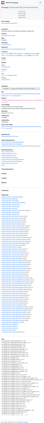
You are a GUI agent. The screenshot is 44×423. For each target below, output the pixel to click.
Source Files (21, 11)
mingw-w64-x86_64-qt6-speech (10, 299)
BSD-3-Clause (32, 53)
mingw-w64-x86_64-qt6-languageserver (12, 142)
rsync (2, 165)
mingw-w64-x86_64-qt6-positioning (11, 268)
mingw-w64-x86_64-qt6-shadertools (11, 144)
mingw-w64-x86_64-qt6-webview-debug (12, 320)
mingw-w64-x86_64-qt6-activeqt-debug (12, 231)
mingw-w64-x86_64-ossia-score (10, 206)
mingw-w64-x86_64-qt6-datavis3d (11, 241)
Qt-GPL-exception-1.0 (19, 53)
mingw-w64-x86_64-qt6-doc (9, 247)
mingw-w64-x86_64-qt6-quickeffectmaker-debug (15, 282)
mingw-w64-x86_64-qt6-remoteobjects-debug (14, 289)
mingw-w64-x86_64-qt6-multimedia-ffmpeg (13, 264)
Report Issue (22, 17)
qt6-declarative (5, 67)
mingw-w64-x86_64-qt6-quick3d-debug (12, 274)
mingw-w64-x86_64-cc (7, 152)
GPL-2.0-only (24, 55)
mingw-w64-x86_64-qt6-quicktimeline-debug (14, 285)
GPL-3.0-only (34, 55)
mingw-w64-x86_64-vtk (8, 332)
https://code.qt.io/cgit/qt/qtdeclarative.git (13, 49)
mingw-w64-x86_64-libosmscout (10, 204)
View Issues (22, 15)
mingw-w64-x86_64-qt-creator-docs (11, 220)
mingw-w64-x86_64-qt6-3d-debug (11, 224)
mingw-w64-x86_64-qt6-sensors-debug (12, 297)
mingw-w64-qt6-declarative (9, 23)
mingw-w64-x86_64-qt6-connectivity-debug (13, 239)
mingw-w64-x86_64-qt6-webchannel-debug (13, 312)
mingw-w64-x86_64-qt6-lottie (9, 256)
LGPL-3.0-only (5, 53)
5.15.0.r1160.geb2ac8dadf (9, 75)
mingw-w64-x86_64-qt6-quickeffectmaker (13, 280)
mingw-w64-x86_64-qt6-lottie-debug (11, 258)
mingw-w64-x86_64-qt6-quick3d (10, 272)
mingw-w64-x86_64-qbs (8, 212)
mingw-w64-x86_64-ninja (8, 155)
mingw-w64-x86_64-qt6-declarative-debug (13, 245)
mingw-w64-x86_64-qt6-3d (9, 222)
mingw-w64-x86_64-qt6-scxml (10, 291)
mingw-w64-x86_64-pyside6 (9, 208)
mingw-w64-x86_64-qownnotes (10, 214)
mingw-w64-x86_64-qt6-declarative (23, 7)
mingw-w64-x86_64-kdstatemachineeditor (13, 202)
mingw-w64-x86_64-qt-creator (9, 216)
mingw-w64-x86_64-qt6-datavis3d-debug (13, 243)
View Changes (22, 13)
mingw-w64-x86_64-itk (7, 201)
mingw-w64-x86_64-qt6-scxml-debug (12, 293)
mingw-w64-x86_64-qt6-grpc (9, 249)
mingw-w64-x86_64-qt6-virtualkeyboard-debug (14, 309)
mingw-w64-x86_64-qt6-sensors (10, 295)
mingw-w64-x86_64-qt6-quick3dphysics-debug (14, 278)
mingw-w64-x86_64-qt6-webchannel (11, 311)
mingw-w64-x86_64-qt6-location (10, 253)
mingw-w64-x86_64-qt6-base (9, 136)
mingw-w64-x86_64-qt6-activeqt (10, 229)
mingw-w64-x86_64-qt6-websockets (11, 314)
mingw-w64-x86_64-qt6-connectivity (11, 237)
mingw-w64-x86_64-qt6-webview (10, 318)
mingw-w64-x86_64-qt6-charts (10, 233)
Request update (23, 422)
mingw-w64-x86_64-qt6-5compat (10, 226)
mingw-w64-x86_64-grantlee (9, 199)
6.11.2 (3, 71)
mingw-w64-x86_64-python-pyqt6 (11, 210)
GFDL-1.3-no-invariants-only (9, 55)
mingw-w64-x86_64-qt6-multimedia (11, 260)
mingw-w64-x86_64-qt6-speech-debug (12, 301)
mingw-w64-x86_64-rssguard (9, 324)
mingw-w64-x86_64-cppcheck (9, 197)
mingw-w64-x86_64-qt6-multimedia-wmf (13, 266)
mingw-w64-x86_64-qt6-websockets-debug (13, 316)
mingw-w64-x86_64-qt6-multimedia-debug (13, 262)
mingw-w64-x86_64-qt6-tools (9, 303)
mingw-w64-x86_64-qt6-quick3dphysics (12, 276)
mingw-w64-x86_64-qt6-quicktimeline (12, 284)
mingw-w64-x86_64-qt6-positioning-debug (13, 270)
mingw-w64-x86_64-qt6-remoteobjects (12, 287)
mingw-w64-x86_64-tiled (8, 330)
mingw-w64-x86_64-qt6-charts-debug (12, 235)
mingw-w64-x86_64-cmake (9, 153)
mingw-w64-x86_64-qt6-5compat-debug (12, 228)
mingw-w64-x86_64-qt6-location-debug (12, 255)
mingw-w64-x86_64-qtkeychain (10, 322)
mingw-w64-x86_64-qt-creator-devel (11, 218)
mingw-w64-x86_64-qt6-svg (9, 146)
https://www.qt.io (6, 44)
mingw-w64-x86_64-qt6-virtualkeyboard (12, 307)
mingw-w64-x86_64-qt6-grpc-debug (11, 251)
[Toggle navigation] (40, 2)
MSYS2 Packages (11, 3)
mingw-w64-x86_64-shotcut (9, 326)
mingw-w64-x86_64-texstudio (9, 328)
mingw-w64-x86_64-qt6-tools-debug (11, 305)
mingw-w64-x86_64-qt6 (8, 35)
